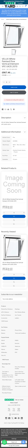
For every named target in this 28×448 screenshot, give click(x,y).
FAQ (9, 410)
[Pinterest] (14, 109)
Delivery (3, 330)
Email (18, 410)
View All (3, 355)
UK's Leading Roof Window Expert (14, 1)
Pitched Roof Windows (7, 309)
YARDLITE (3, 346)
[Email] (6, 109)
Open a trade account (20, 386)
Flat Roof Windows (6, 315)
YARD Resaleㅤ (4, 321)
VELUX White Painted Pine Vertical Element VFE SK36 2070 (12, 200)
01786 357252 (16, 405)
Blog (3, 367)
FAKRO (16, 340)
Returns (3, 333)
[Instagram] (6, 418)
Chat (14, 410)
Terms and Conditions (20, 333)
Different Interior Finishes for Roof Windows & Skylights (7, 388)
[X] (11, 109)
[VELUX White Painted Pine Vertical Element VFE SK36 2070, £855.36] (14, 184)
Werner (3, 349)
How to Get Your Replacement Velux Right (20, 373)
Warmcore (17, 346)
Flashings (17, 309)
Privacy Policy (18, 330)
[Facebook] (3, 109)
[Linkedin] (22, 418)
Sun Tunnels (18, 315)
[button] (4, 442)
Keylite (3, 343)
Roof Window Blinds (20, 312)
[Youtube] (16, 418)
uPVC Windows (5, 312)
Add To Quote (14, 92)
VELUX (3, 340)
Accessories (4, 318)
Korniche (17, 343)
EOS (16, 352)
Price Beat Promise (6, 393)
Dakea (16, 349)
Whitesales (4, 352)
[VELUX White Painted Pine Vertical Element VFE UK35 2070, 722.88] (14, 247)
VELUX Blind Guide (7, 380)
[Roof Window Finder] (23, 442)
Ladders (17, 318)
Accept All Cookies (14, 445)
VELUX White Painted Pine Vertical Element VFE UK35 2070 (12, 263)
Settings (14, 439)
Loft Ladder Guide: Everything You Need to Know (20, 381)
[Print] (8, 109)
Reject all (14, 442)
